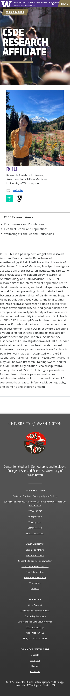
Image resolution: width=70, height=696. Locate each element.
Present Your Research (35, 577)
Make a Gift (15, 12)
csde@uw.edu (35, 516)
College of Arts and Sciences (25, 470)
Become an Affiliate (35, 550)
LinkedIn (35, 655)
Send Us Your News (35, 533)
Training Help (34, 522)
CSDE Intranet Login (35, 627)
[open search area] (53, 3)
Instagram (35, 660)
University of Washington (7, 3)
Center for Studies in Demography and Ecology (40, 4)
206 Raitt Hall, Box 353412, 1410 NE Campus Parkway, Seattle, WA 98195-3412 (35, 503)
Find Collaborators (35, 572)
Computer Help (35, 527)
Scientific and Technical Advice (35, 610)
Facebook (35, 671)
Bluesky (35, 666)
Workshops (34, 583)
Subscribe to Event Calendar (35, 566)
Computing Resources (35, 616)
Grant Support (35, 605)
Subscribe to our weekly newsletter (35, 561)
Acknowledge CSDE (35, 632)
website (18, 190)
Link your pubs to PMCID (35, 638)
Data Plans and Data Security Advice (35, 621)
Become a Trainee (35, 555)
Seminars (35, 588)
